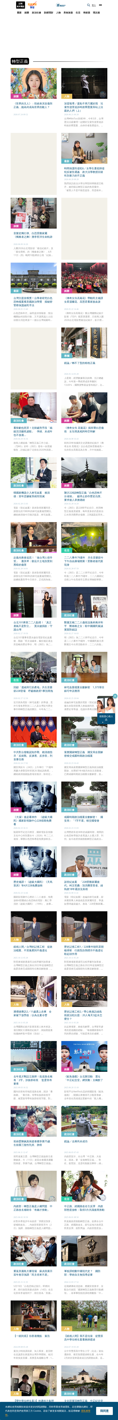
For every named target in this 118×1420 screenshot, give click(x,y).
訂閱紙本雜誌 (20, 5)
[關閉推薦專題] (115, 696)
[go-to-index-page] (61, 5)
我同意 (104, 1411)
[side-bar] (100, 5)
